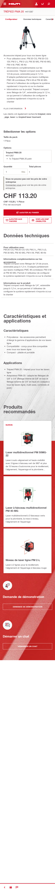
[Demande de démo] (11, 887)
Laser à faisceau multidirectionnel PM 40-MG (26, 509)
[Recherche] (49, 4)
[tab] (11, 19)
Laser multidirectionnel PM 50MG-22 (26, 454)
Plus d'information (13, 108)
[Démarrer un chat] (17, 887)
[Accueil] (14, 3)
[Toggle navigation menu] (5, 4)
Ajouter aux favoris (15, 220)
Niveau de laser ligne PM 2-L (23, 560)
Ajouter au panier (29, 212)
